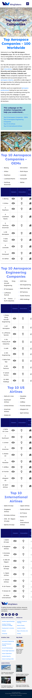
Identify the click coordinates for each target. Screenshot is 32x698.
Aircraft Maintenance (7, 648)
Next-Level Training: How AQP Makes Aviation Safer (22, 685)
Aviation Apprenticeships (8, 621)
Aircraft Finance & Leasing (6, 644)
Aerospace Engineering (8, 641)
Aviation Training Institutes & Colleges (7, 624)
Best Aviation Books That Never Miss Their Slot (19, 651)
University (4, 633)
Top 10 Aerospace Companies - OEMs (16, 117)
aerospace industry (7, 80)
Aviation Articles (21, 628)
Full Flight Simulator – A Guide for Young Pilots (7, 686)
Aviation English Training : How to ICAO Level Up (22, 675)
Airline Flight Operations (8, 650)
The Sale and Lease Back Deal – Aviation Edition (7, 673)
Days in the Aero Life (22, 631)
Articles (19, 633)
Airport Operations (7, 653)
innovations (8, 69)
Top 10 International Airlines (13, 126)
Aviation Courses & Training (22, 622)
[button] (27, 3)
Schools (4, 631)
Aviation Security (6, 656)
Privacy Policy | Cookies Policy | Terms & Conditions (16, 693)
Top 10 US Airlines (9, 124)
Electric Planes (20, 625)
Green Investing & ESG (8, 659)
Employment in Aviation (8, 628)
